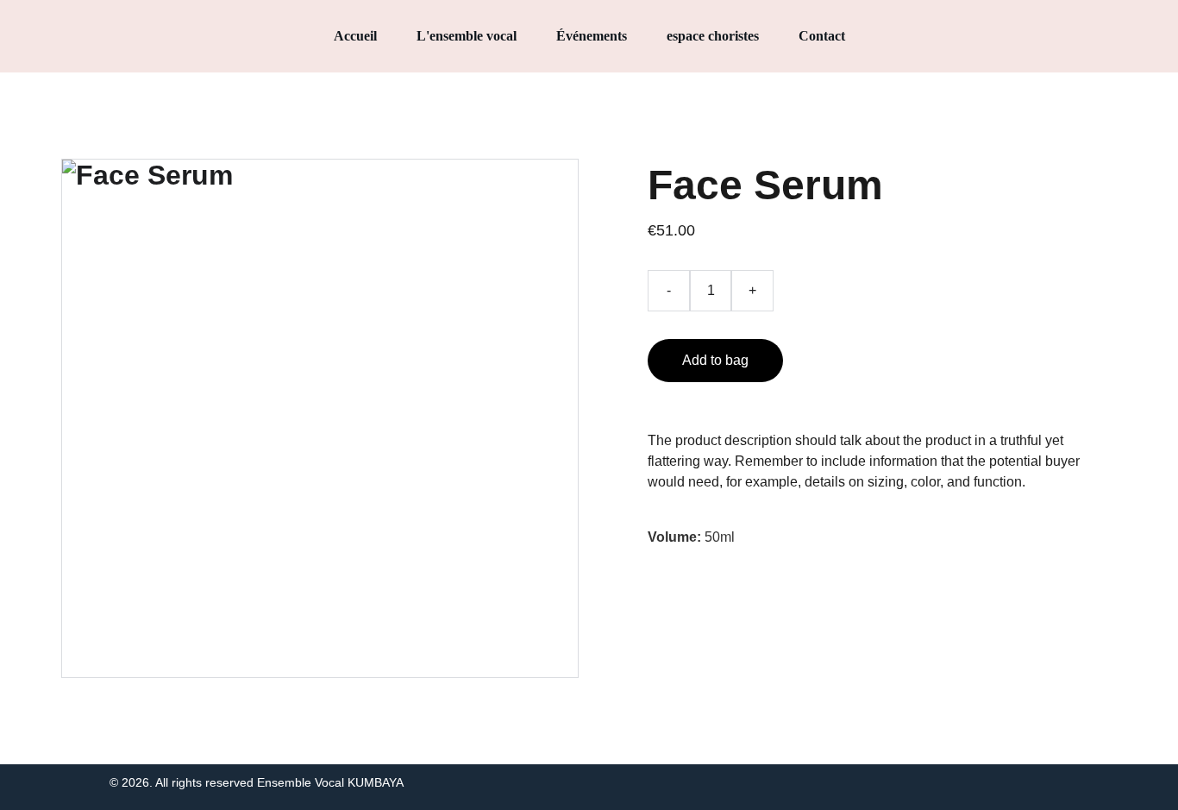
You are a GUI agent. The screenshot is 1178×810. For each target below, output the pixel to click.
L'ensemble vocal (467, 35)
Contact (822, 35)
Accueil (355, 35)
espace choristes (713, 35)
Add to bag (715, 360)
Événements (591, 35)
